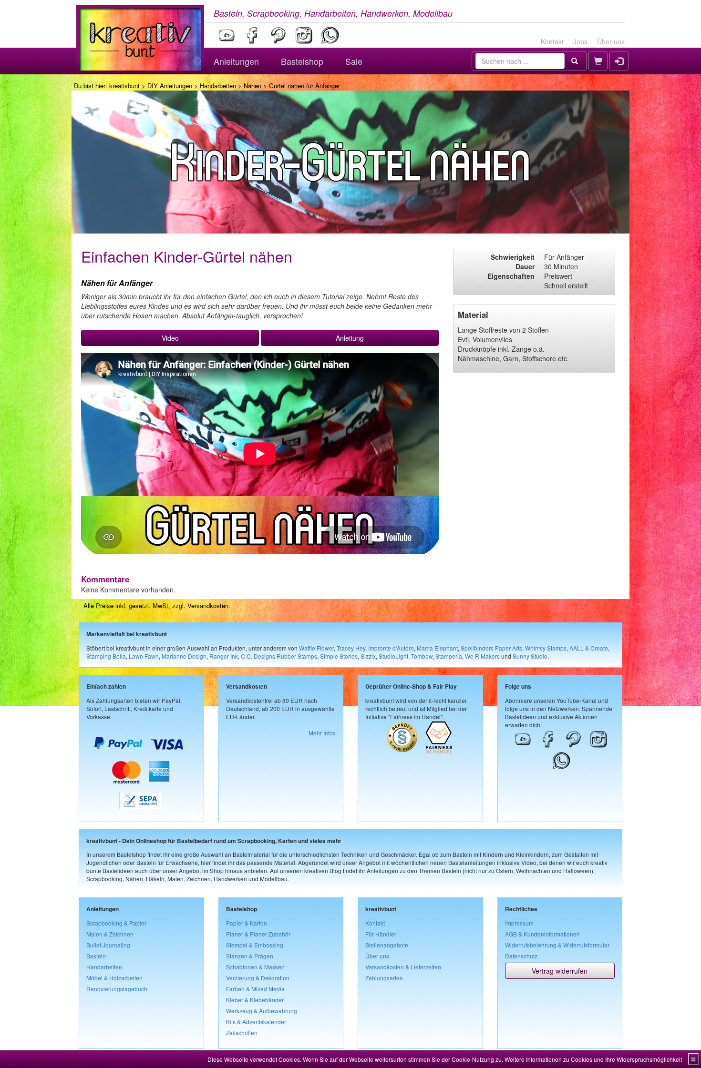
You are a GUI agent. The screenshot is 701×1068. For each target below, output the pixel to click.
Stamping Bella (106, 656)
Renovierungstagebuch (116, 989)
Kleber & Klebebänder (255, 1000)
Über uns (611, 41)
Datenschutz (521, 956)
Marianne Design (184, 656)
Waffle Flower (316, 648)
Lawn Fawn (144, 656)
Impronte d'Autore (391, 648)
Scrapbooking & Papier (116, 923)
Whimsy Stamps (546, 648)
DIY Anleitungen (169, 85)
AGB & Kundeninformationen (542, 934)
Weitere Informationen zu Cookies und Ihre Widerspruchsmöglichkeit (593, 1059)
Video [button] (170, 338)
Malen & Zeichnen (110, 934)
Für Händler (380, 934)
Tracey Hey (351, 648)
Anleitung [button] (350, 338)
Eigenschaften (511, 276)
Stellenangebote (386, 945)
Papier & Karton (246, 923)
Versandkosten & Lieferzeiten (403, 967)
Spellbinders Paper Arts (491, 648)
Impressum (519, 923)
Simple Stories (339, 656)
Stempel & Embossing (254, 945)
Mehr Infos (322, 733)
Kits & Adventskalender (256, 1021)
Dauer (525, 266)
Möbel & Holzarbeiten (114, 978)
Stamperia (448, 656)
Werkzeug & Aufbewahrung (261, 1011)
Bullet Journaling (108, 945)
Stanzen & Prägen (249, 956)
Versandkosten (207, 605)
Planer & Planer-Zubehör (258, 934)
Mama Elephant (437, 648)
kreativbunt (124, 85)
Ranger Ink (223, 656)
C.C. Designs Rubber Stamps (279, 656)
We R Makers (482, 656)
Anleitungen (236, 61)
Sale (353, 61)
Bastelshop (302, 61)
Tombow (422, 656)
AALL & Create (588, 648)
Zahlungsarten (384, 978)
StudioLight (393, 656)
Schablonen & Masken (255, 967)
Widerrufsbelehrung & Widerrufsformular (557, 945)
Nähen (252, 85)
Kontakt (552, 41)
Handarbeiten (218, 85)
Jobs (580, 41)
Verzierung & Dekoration (257, 978)
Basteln (96, 956)
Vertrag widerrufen (560, 971)
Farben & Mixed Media (255, 989)
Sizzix (368, 656)
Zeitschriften (242, 1032)
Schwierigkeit (513, 257)
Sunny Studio (530, 656)
